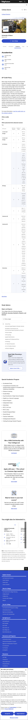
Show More (4, 296)
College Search (6, 9)
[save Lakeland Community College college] (15, 525)
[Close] (25, 670)
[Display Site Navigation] (26, 4)
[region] (14, 336)
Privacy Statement (9, 708)
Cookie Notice (12, 707)
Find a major (8, 319)
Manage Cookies (14, 717)
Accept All (7, 713)
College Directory (6, 14)
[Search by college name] (22, 10)
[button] (2, 535)
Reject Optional (20, 713)
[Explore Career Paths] (14, 362)
